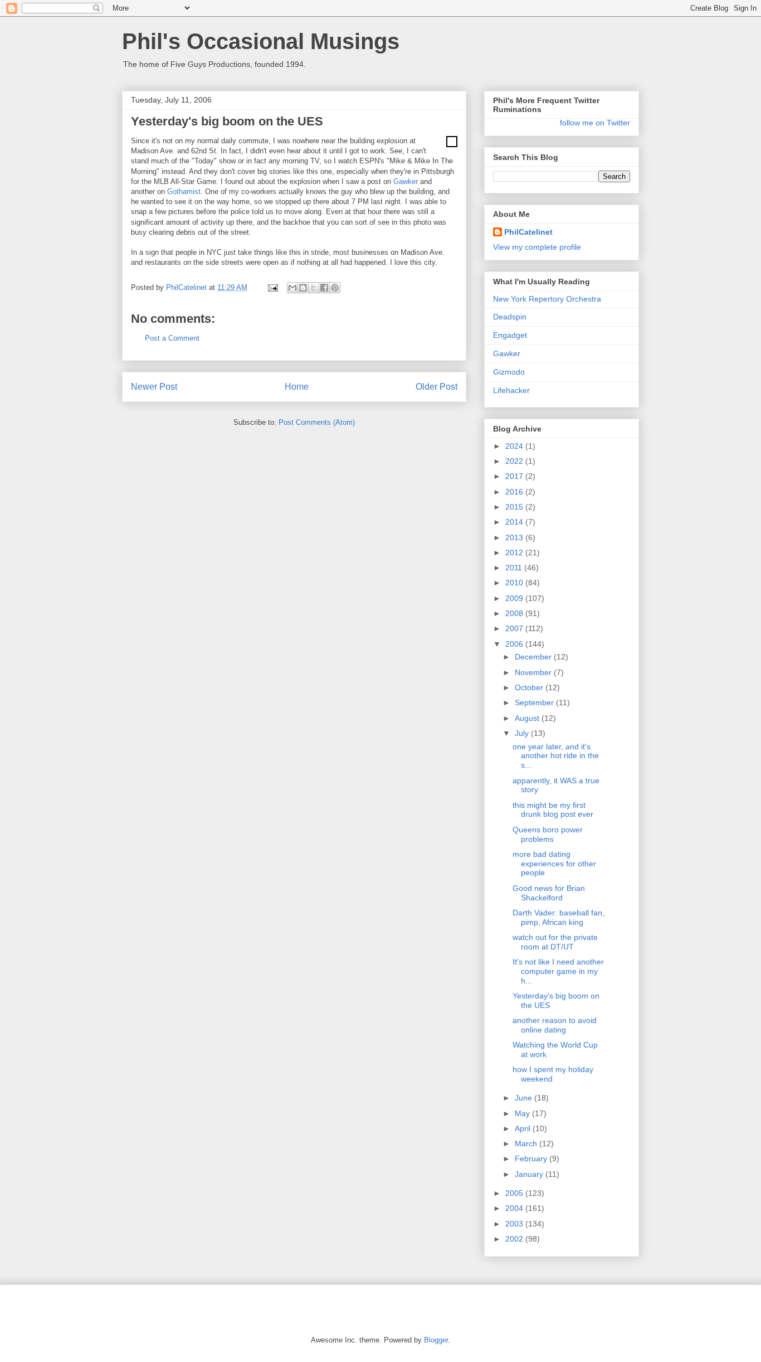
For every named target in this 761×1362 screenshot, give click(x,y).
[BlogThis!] (303, 287)
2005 (515, 1193)
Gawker (405, 181)
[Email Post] (272, 287)
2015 (515, 506)
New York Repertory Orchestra (547, 298)
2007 (515, 628)
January (530, 1174)
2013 (515, 537)
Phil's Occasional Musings (260, 41)
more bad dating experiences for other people (554, 864)
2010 (515, 582)
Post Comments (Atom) (317, 422)
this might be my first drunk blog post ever (553, 810)
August (528, 718)
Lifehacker (511, 390)
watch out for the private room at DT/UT (555, 942)
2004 (515, 1208)
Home (297, 386)
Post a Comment (172, 338)
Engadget (510, 335)
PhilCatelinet (528, 231)
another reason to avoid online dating (555, 1025)
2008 (515, 613)
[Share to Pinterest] (334, 287)
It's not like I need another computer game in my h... (558, 971)
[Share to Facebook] (324, 287)
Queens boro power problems (548, 834)
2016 (515, 491)
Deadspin (509, 316)
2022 (515, 461)
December (534, 656)
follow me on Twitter (595, 122)
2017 (515, 476)
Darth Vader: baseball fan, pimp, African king (558, 917)
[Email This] (292, 287)
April (524, 1128)
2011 (514, 567)
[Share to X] (313, 287)
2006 (515, 643)
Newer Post (154, 386)
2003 (515, 1223)
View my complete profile (537, 247)
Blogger (436, 1340)
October (530, 687)
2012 (515, 552)
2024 (515, 446)
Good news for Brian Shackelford (549, 893)
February (532, 1158)
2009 (515, 598)
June (524, 1097)
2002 (515, 1238)
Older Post (436, 386)
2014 (515, 521)
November (534, 672)
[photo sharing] (451, 144)
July (523, 733)
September (535, 702)
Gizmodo (509, 371)
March (527, 1143)
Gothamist (184, 191)
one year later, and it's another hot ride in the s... (556, 756)
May (523, 1113)
